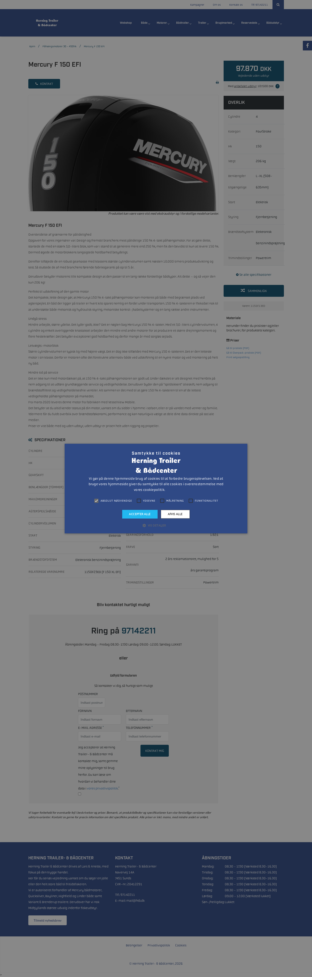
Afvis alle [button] (175, 514)
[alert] (156, 488)
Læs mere (172, 490)
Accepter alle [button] (140, 514)
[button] (156, 525)
